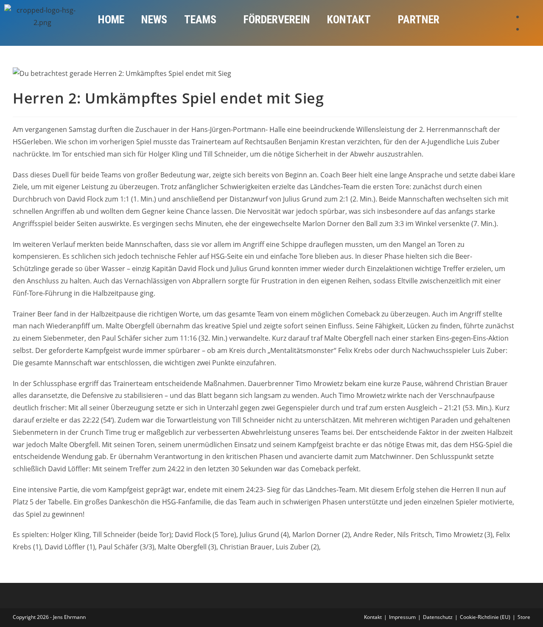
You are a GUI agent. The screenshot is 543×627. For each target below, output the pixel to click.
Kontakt (349, 19)
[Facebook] (526, 16)
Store (524, 617)
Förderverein (277, 19)
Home (111, 19)
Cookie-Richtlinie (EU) (485, 617)
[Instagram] (526, 29)
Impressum (402, 617)
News (154, 19)
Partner (418, 19)
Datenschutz (438, 617)
